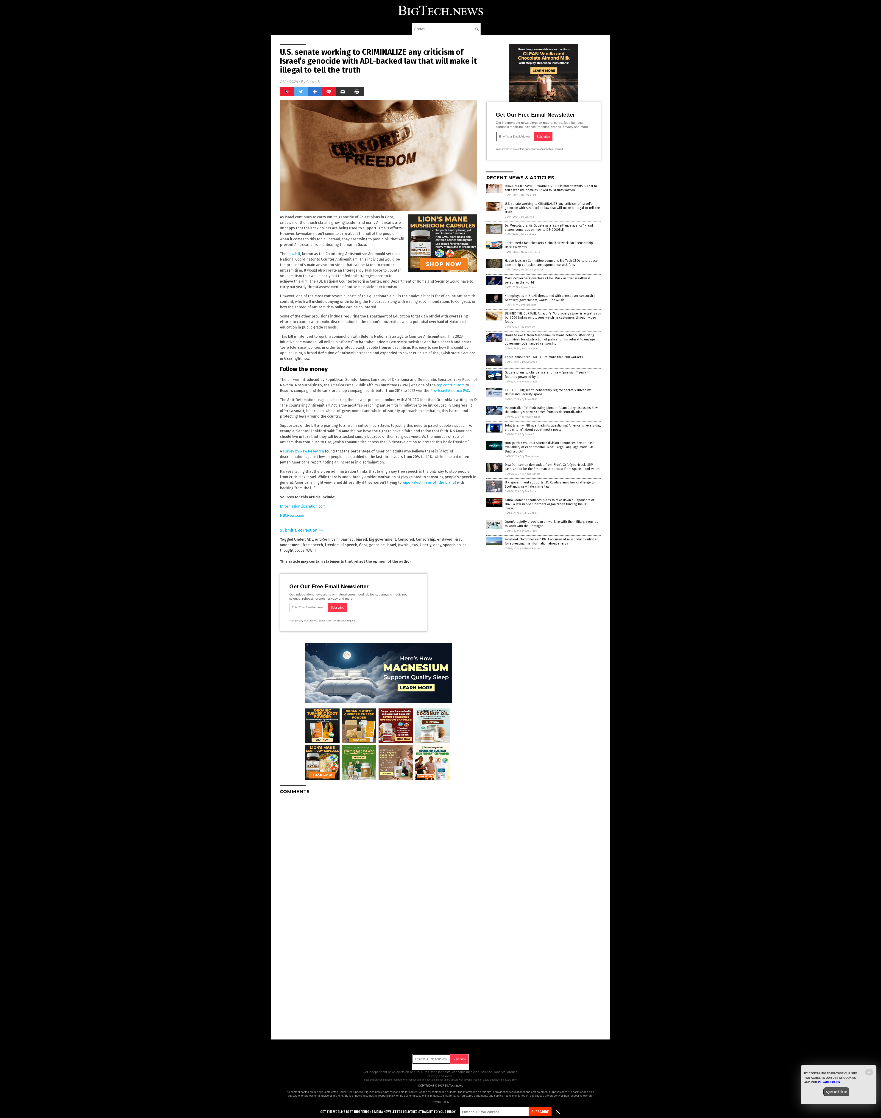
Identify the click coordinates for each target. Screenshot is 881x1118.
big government (382, 539)
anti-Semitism (327, 539)
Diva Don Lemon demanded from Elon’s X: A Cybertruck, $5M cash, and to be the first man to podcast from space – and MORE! (552, 467)
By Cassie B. (528, 216)
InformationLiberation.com (303, 506)
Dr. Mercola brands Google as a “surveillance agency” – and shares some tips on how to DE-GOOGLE (549, 228)
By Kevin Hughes (531, 416)
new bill (293, 254)
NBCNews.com (292, 515)
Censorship (425, 539)
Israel (391, 545)
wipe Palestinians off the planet (429, 482)
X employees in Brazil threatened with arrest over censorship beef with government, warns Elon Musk (550, 298)
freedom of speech (341, 545)
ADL (310, 539)
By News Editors (530, 252)
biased (361, 539)
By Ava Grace (528, 234)
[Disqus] (378, 855)
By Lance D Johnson (532, 269)
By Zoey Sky (528, 326)
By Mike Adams (530, 456)
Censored (406, 539)
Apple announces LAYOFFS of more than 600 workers (544, 357)
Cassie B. (313, 82)
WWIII (311, 550)
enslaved (444, 539)
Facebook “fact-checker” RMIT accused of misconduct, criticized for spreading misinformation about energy (551, 541)
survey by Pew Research (303, 451)
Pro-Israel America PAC (449, 390)
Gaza (363, 545)
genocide (377, 545)
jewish (403, 545)
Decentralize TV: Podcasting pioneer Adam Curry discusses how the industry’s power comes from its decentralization (551, 410)
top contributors (451, 385)
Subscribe (540, 1112)
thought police (292, 550)
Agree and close (836, 1092)
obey (437, 545)
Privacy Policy (440, 1102)
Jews (414, 545)
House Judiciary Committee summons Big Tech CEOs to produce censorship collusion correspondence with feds (551, 263)
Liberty (425, 545)
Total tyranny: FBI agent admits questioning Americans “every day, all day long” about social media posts (553, 428)
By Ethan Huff (528, 195)
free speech (313, 545)
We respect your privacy (417, 1079)
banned (347, 539)
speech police (454, 545)
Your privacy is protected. (303, 620)
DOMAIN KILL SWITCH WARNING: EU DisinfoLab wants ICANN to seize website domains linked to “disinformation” (551, 188)
